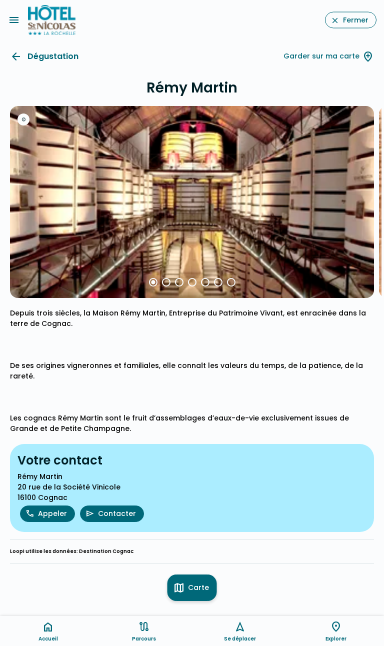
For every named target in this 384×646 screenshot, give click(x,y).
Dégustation (53, 56)
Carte (198, 587)
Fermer (355, 20)
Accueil (48, 638)
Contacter (117, 513)
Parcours (144, 638)
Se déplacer (240, 638)
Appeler (52, 513)
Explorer (336, 638)
